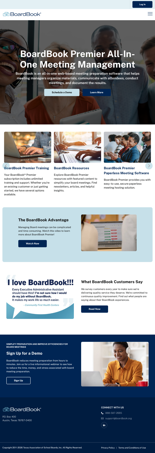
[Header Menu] (150, 13)
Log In (142, 4)
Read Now (95, 309)
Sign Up (18, 380)
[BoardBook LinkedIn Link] (104, 425)
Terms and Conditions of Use (132, 448)
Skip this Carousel (12, 126)
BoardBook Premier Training (26, 168)
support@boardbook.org (118, 418)
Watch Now (32, 243)
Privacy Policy (108, 448)
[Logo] (22, 14)
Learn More (96, 92)
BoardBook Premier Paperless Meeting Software (126, 170)
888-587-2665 (113, 413)
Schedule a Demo (62, 92)
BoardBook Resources (71, 168)
